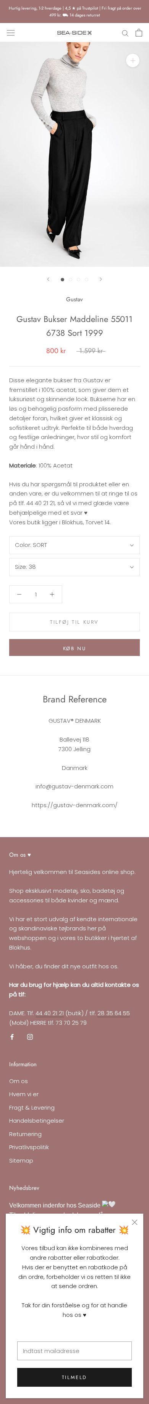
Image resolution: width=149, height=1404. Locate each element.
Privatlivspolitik (29, 1147)
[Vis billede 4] (86, 279)
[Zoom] (132, 60)
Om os (18, 1081)
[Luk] (135, 1222)
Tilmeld (74, 1377)
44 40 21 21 (50, 1013)
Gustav (74, 299)
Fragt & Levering (32, 1107)
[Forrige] (48, 279)
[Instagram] (30, 1036)
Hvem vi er (24, 1094)
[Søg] (125, 33)
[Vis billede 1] (62, 279)
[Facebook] (12, 1036)
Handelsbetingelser (36, 1121)
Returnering (25, 1134)
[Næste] (101, 279)
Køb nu (74, 648)
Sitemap (21, 1160)
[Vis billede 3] (78, 279)
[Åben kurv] (139, 32)
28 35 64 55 (113, 1013)
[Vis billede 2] (70, 279)
